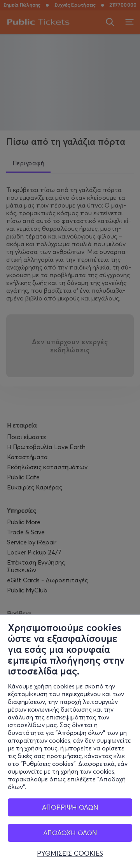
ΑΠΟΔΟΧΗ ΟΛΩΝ (70, 833)
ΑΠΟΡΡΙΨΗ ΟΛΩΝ (70, 807)
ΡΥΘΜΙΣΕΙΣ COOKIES (70, 853)
